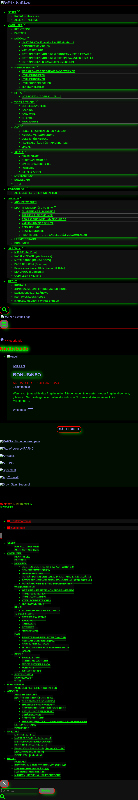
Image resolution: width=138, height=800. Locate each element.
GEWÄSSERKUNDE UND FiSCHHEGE (44, 219)
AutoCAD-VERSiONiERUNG (38, 135)
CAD (17, 634)
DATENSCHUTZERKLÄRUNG (31, 293)
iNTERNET (28, 117)
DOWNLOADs (22, 180)
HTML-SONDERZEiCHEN (36, 83)
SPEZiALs (13, 731)
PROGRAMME (30, 121)
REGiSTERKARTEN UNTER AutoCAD (44, 131)
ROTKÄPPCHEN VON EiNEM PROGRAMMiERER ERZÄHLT (57, 54)
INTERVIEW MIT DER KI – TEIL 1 (41, 96)
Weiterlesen (23, 409)
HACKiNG (27, 109)
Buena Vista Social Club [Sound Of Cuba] (39, 268)
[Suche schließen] (4, 784)
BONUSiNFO (21, 243)
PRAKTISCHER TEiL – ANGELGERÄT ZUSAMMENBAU (54, 235)
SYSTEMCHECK (24, 176)
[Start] (2, 340)
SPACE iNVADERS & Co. (36, 164)
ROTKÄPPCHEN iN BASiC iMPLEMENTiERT (48, 62)
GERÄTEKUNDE (31, 227)
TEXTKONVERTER (33, 87)
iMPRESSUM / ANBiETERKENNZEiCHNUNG (40, 289)
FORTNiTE (28, 168)
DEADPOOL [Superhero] (29, 271)
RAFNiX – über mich (26, 16)
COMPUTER (14, 553)
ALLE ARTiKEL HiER (27, 20)
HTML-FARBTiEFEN (33, 75)
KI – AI (18, 607)
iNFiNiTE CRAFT (32, 171)
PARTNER (20, 33)
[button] (19, 521)
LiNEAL (26, 146)
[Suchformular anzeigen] (4, 310)
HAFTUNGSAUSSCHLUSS (29, 296)
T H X (17, 183)
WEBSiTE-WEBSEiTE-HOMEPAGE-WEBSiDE (48, 71)
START (11, 543)
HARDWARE (29, 113)
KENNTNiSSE (22, 29)
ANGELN (19, 366)
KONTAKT (20, 285)
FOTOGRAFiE (15, 684)
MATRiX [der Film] (25, 252)
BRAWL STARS (31, 156)
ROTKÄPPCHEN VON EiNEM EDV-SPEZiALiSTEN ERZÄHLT (57, 58)
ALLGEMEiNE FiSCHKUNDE (38, 211)
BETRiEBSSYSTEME (34, 106)
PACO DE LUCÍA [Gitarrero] (30, 264)
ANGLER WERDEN (25, 202)
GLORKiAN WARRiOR (34, 160)
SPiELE (18, 654)
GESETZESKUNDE (33, 231)
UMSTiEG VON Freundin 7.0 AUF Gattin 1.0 (48, 42)
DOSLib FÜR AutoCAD (35, 139)
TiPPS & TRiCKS (24, 613)
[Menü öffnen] (4, 324)
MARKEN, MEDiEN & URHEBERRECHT (37, 300)
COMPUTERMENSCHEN (36, 46)
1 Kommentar (21, 386)
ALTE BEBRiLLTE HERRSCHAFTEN (35, 193)
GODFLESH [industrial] (28, 275)
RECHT (11, 758)
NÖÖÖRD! (20, 563)
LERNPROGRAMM (25, 239)
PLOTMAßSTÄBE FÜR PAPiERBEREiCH (45, 143)
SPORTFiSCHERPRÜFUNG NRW (33, 697)
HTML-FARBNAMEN (33, 79)
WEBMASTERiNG (24, 587)
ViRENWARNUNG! (32, 50)
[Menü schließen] (1, 536)
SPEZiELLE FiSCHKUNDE (37, 215)
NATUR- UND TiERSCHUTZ (37, 223)
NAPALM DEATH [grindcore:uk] (33, 256)
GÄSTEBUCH (69, 429)
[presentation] (72, 357)
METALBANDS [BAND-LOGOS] (32, 260)
